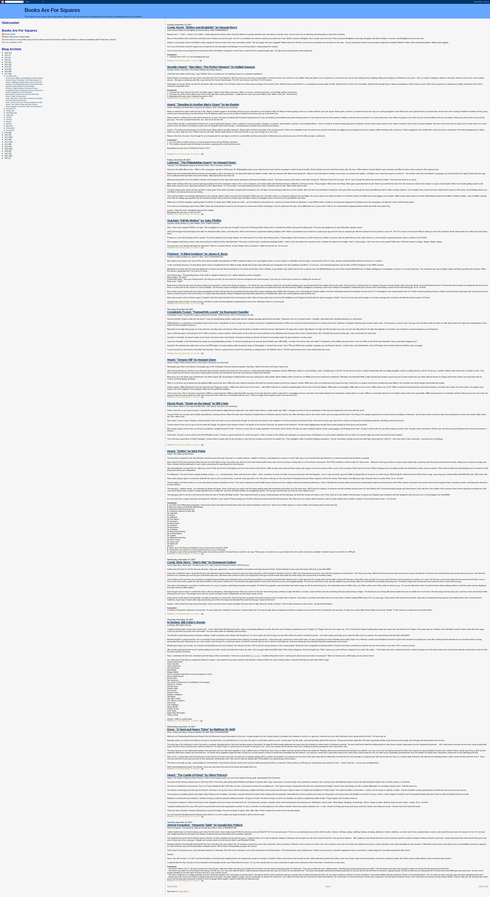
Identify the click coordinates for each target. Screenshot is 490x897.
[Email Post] (200, 60)
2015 (6, 135)
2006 (6, 156)
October (9, 111)
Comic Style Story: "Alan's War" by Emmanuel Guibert (201, 562)
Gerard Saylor (10, 34)
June (8, 119)
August (8, 115)
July (7, 117)
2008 (6, 151)
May (7, 121)
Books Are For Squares (52, 10)
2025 (6, 55)
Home (328, 886)
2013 (6, 139)
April (8, 124)
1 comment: (194, 60)
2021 (6, 64)
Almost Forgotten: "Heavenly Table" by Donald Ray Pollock (205, 825)
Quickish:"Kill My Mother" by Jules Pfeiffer (194, 220)
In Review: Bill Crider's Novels (186, 622)
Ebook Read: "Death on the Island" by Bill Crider (198, 403)
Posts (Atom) (183, 891)
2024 (6, 58)
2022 (6, 62)
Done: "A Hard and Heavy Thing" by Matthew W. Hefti (201, 729)
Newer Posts (172, 886)
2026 (6, 53)
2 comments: (195, 720)
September (10, 113)
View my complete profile (12, 42)
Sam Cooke (255, 656)
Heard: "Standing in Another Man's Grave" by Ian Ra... (24, 82)
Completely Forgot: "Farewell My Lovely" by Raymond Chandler (208, 312)
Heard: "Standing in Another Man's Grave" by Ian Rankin (203, 104)
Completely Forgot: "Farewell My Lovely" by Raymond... (25, 90)
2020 (6, 67)
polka (217, 474)
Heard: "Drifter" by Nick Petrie (186, 451)
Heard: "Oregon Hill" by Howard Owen (191, 359)
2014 (6, 137)
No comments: (195, 98)
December (10, 76)
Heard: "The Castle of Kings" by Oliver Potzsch (197, 775)
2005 (6, 158)
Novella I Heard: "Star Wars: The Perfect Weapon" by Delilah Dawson (211, 67)
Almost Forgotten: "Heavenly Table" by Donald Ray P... (24, 106)
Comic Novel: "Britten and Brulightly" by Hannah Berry (202, 27)
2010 (6, 146)
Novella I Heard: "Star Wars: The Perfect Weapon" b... (24, 80)
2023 (6, 60)
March (8, 126)
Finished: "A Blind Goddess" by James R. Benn (197, 254)
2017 (6, 74)
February (9, 128)
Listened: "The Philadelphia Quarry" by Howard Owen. (201, 162)
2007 (6, 153)
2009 (6, 149)
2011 (6, 144)
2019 (6, 69)
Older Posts (483, 886)
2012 (6, 142)
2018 (6, 71)
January (9, 130)
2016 (6, 133)
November (10, 108)
